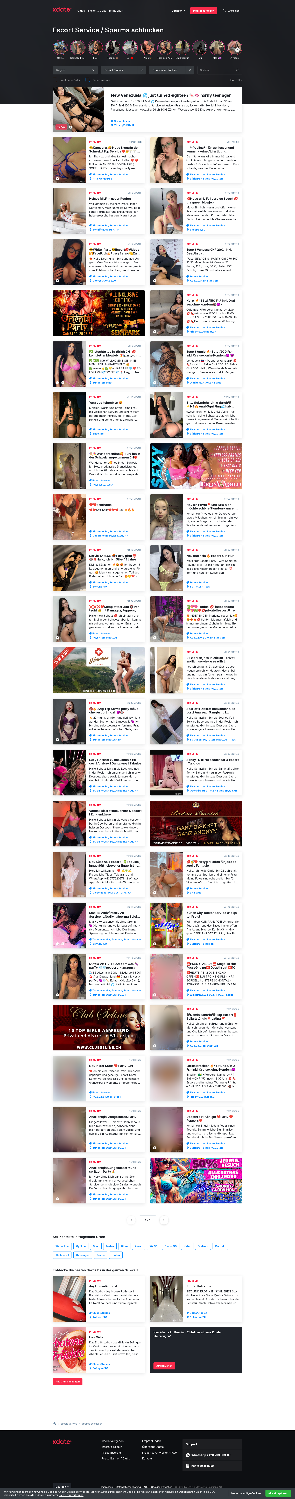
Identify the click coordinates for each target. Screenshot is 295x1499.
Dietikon (203, 1246)
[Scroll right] (237, 49)
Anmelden (234, 10)
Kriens (101, 1255)
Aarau (138, 1246)
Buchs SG (171, 1246)
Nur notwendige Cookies (246, 1493)
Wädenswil (62, 1255)
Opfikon (81, 1246)
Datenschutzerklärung (71, 1495)
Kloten (116, 1255)
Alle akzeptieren (278, 1493)
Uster (187, 1246)
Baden (110, 1246)
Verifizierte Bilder (70, 80)
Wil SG (154, 1246)
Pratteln (220, 1246)
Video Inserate (101, 80)
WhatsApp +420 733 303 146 (211, 1455)
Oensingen (82, 1255)
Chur (96, 1246)
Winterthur (62, 1246)
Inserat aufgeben (203, 10)
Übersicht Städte (153, 1447)
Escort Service (69, 1423)
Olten (124, 1246)
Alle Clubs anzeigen (67, 1381)
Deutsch (177, 10)
